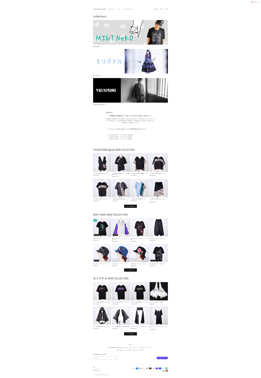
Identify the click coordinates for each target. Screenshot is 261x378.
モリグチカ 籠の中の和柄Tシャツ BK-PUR (120, 302)
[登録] (116, 358)
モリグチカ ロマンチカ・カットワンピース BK (158, 327)
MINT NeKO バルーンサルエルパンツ (157, 238)
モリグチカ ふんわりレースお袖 (156, 302)
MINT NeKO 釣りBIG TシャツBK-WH (157, 263)
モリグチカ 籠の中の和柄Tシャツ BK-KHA (139, 302)
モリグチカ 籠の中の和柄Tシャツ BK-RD (101, 302)
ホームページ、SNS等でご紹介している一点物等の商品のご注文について (127, 129)
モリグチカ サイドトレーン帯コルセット (139, 326)
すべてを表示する (130, 206)
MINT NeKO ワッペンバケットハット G (138, 263)
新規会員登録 (112, 347)
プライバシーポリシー (134, 347)
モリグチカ (96, 75)
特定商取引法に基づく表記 (122, 347)
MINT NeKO (96, 46)
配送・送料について (121, 350)
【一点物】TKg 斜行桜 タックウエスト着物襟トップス (121, 174)
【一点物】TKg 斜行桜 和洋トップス (138, 199)
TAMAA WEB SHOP (99, 374)
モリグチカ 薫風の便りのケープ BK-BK (101, 326)
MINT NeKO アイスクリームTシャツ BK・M (102, 238)
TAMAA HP (142, 350)
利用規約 (129, 350)
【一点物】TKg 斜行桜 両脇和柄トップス (139, 173)
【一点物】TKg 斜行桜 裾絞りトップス (158, 173)
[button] (111, 9)
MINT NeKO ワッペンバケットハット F (120, 263)
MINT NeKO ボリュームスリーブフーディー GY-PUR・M (121, 239)
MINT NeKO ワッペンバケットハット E (101, 263)
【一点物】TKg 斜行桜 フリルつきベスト (101, 173)
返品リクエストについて (145, 347)
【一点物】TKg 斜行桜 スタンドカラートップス (158, 199)
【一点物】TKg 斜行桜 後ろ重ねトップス (120, 199)
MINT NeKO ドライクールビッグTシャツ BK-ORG (140, 239)
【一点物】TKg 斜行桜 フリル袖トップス (101, 199)
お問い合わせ (135, 350)
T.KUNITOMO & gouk (98, 104)
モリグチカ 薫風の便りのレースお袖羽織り (121, 326)
